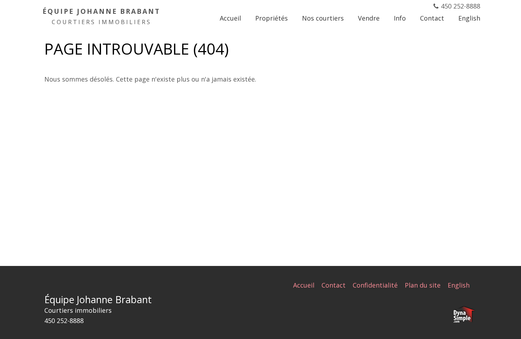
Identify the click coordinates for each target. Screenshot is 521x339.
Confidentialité (375, 285)
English (459, 285)
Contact (333, 285)
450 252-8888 (460, 6)
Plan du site (423, 285)
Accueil (303, 285)
